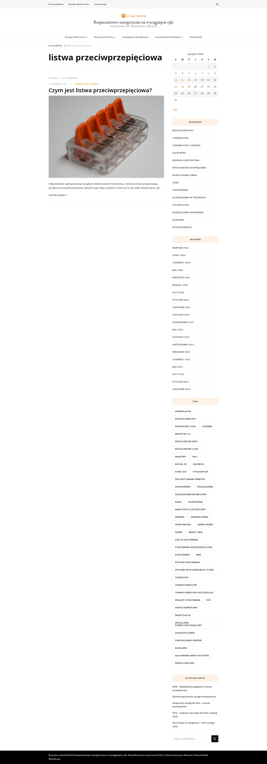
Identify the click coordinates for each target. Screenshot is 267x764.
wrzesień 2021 (181, 352)
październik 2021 (183, 344)
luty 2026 (178, 292)
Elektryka (179, 153)
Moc (195, 457)
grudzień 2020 (181, 389)
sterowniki (182, 555)
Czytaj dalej (57, 195)
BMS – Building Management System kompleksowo (192, 689)
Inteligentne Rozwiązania (135, 37)
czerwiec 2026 (181, 262)
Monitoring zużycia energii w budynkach (194, 696)
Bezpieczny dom (185, 426)
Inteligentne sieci (186, 441)
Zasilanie (178, 220)
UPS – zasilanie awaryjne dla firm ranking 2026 (194, 715)
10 (175, 80)
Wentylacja (183, 615)
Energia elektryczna (79, 4)
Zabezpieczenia (185, 633)
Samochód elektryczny (190, 509)
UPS (209, 600)
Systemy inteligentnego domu (194, 570)
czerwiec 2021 (181, 359)
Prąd (175, 182)
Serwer (179, 517)
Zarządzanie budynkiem (168, 37)
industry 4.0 (182, 434)
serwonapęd (183, 524)
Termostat (182, 577)
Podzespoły (200, 472)
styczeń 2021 (180, 382)
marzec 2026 (180, 285)
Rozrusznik (195, 502)
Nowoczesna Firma (104, 37)
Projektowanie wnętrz (190, 479)
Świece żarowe (184, 663)
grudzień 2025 (181, 307)
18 (182, 86)
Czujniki (207, 426)
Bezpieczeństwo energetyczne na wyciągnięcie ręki (133, 22)
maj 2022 (177, 330)
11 (182, 80)
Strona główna (56, 4)
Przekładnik (205, 487)
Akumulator (183, 411)
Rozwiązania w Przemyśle (189, 197)
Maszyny (180, 457)
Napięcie (198, 464)
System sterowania (187, 562)
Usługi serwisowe (186, 607)
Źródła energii (181, 227)
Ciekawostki (195, 37)
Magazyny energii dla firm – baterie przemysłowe (191, 705)
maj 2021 (177, 367)
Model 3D (181, 464)
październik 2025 (183, 322)
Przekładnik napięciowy (191, 494)
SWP (198, 555)
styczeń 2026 (180, 300)
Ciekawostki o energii (87, 84)
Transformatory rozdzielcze (194, 592)
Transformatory (186, 585)
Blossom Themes (193, 755)
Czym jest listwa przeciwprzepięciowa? (100, 90)
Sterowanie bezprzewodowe (194, 547)
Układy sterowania (187, 600)
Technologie (100, 4)
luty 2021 (178, 374)
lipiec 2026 (179, 255)
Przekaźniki (180, 190)
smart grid (196, 532)
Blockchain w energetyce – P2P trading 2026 (193, 725)
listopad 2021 (181, 337)
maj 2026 (177, 270)
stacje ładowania (186, 540)
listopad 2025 (181, 315)
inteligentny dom (186, 449)
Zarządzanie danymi (188, 640)
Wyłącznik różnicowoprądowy (188, 624)
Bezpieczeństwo (183, 130)
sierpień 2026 (180, 248)
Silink (178, 532)
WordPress (54, 759)
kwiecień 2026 (181, 277)
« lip (174, 109)
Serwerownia (199, 517)
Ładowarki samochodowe (192, 655)
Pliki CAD (180, 472)
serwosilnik (205, 524)
